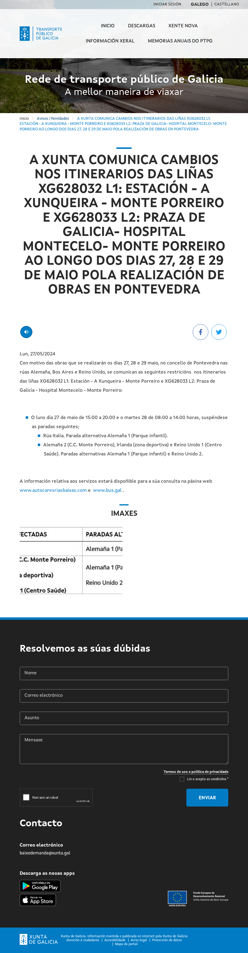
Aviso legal (139, 940)
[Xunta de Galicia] (39, 939)
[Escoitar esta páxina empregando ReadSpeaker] (26, 332)
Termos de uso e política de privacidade (196, 772)
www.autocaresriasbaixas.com (53, 490)
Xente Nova (183, 26)
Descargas (141, 26)
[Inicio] (45, 33)
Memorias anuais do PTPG (180, 41)
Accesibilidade (115, 940)
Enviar (207, 798)
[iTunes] (38, 899)
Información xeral (110, 41)
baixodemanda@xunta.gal (45, 853)
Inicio (108, 26)
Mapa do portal (126, 944)
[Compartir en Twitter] (219, 332)
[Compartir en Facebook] (200, 332)
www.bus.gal (107, 490)
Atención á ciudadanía (82, 940)
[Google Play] (40, 886)
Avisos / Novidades (53, 119)
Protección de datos (167, 940)
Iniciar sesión (167, 4)
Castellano (226, 4)
